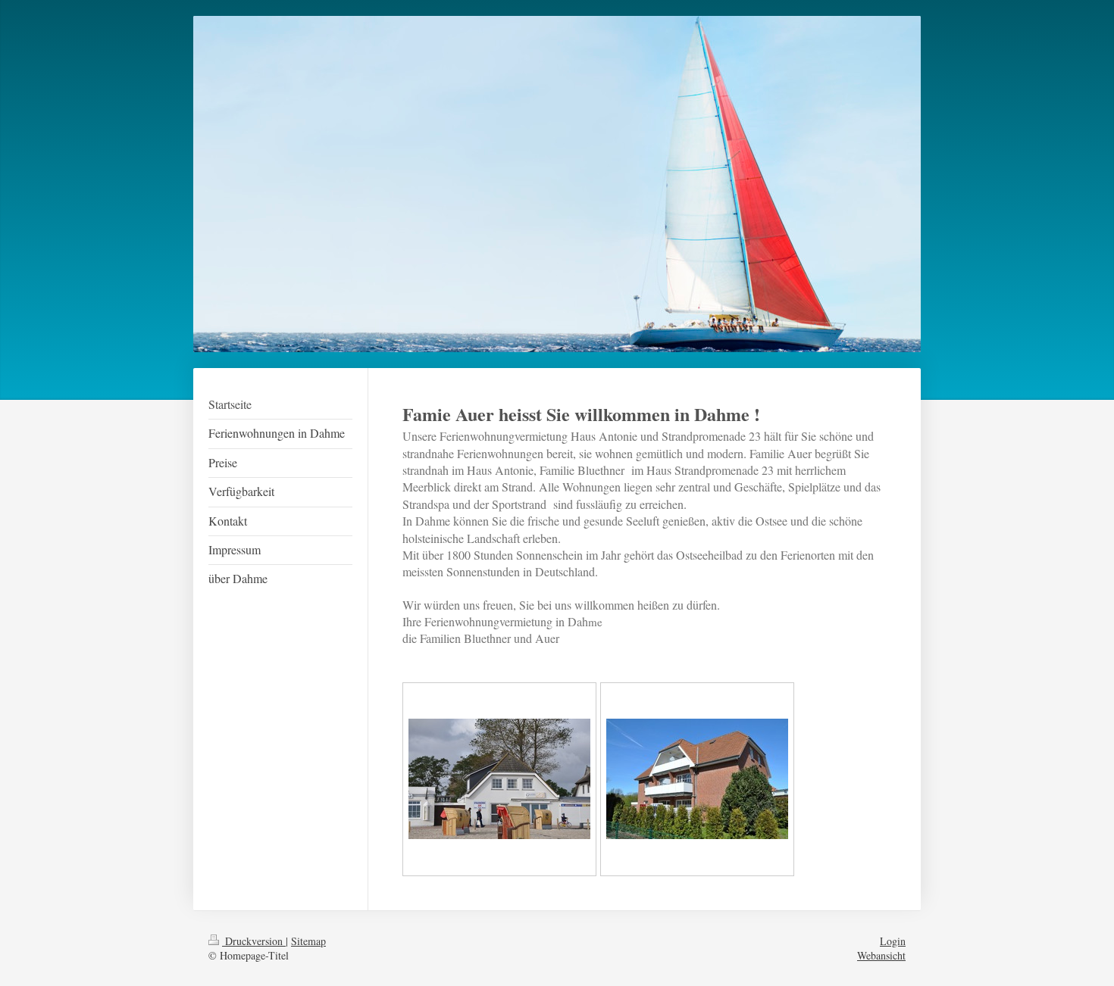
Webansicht (881, 955)
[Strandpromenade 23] (499, 779)
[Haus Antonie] (697, 779)
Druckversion (254, 941)
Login (893, 941)
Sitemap (308, 941)
